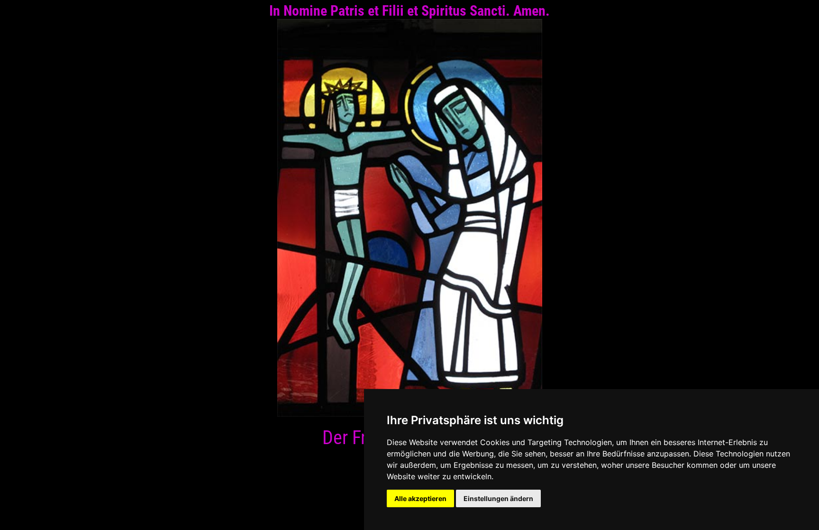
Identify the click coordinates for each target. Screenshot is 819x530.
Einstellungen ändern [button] (498, 498)
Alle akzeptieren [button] (420, 498)
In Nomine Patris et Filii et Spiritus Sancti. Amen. (409, 10)
